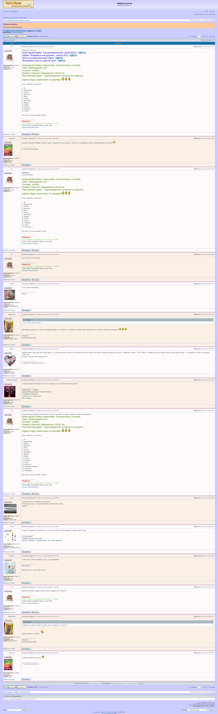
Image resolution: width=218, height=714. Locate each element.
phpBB (101, 712)
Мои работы (26, 566)
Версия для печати (9, 40)
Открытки (30, 127)
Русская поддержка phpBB (109, 713)
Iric (12, 32)
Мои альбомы (26, 398)
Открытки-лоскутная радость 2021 (22, 30)
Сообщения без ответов (10, 17)
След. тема (211, 40)
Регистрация (14, 11)
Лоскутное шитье (25, 20)
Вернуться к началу (9, 134)
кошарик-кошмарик (12, 380)
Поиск (213, 11)
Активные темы (22, 17)
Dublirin (16, 20)
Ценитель (12, 555)
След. (213, 36)
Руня (15, 32)
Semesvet (12, 138)
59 (210, 36)
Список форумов (8, 20)
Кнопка (12, 526)
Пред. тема (204, 40)
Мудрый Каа (11, 314)
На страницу (193, 36)
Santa (12, 497)
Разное (24, 127)
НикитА (12, 348)
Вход (6, 11)
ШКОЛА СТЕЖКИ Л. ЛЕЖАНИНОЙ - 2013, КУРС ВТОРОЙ (42, 540)
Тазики (36, 127)
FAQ (207, 11)
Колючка (20, 32)
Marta (12, 283)
